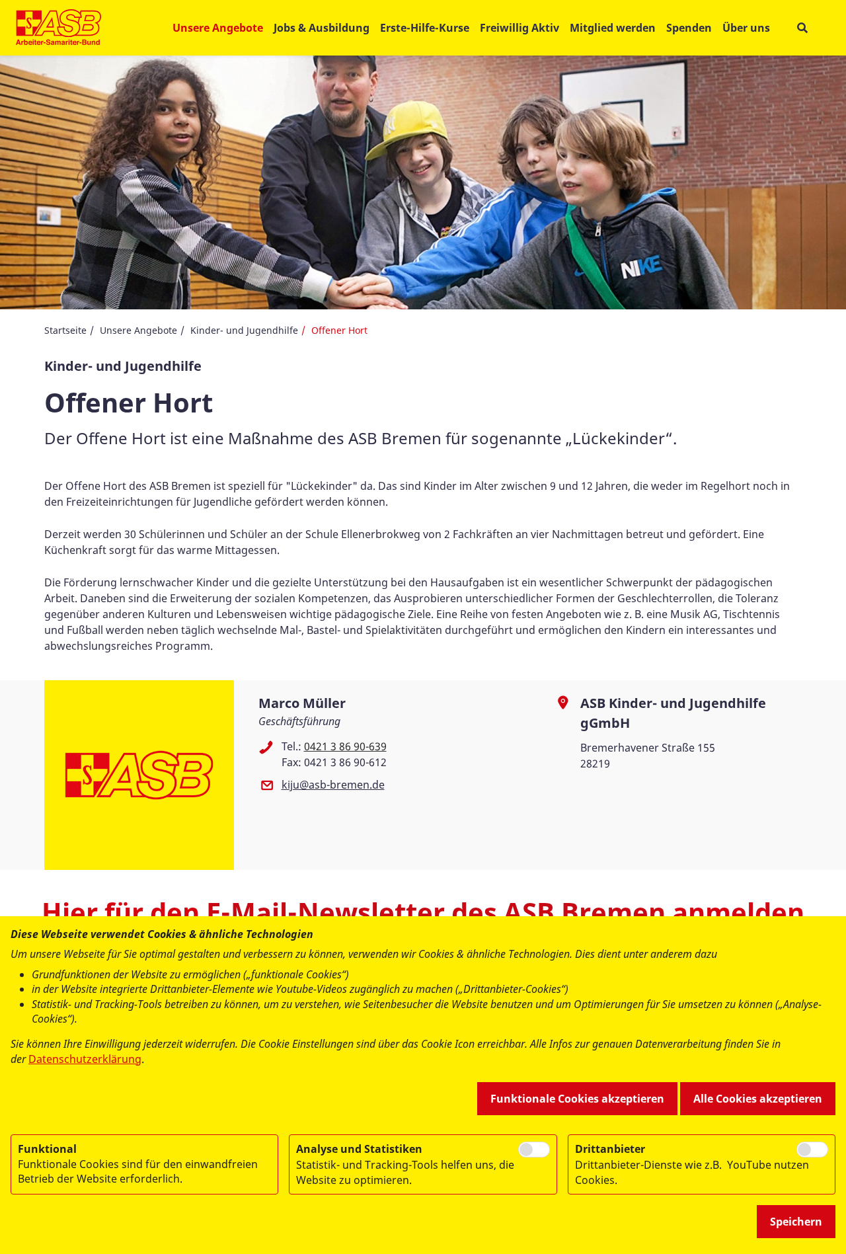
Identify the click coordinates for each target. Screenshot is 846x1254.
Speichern (796, 1221)
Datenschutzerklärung (84, 1059)
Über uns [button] (746, 27)
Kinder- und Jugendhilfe (244, 330)
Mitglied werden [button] (613, 27)
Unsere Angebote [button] (218, 27)
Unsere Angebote (138, 330)
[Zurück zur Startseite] (58, 28)
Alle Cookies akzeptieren (757, 1098)
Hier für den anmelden (423, 912)
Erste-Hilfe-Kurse (424, 27)
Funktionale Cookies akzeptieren (577, 1098)
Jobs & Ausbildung (321, 27)
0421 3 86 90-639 (345, 746)
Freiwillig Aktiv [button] (519, 27)
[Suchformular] (802, 28)
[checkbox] (534, 1149)
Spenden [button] (689, 27)
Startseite (65, 330)
